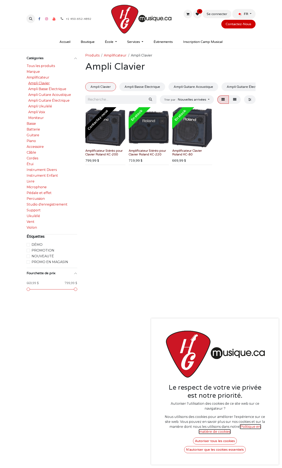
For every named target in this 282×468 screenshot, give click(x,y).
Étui (30, 164)
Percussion (36, 199)
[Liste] (235, 99)
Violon (32, 227)
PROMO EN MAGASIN (50, 262)
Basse (31, 124)
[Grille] (223, 99)
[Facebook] (39, 18)
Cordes (32, 158)
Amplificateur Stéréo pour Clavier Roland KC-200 (104, 152)
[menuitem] (65, 42)
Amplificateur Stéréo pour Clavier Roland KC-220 (147, 152)
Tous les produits (41, 66)
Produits (92, 55)
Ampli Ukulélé (40, 106)
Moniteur (36, 118)
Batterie (33, 129)
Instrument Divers (42, 170)
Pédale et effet (39, 193)
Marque (33, 72)
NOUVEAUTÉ (43, 256)
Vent (30, 222)
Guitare (33, 135)
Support (34, 210)
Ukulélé (33, 216)
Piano (31, 141)
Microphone (37, 187)
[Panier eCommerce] (188, 14)
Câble (31, 152)
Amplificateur (38, 77)
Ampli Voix (36, 112)
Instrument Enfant (42, 176)
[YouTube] (54, 18)
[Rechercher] (150, 99)
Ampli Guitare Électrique (49, 100)
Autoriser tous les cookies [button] (215, 441)
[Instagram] (46, 18)
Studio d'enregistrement (47, 204)
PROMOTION (43, 250)
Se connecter (217, 14)
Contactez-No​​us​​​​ (238, 24)
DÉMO (37, 245)
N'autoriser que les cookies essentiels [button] (215, 450)
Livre (30, 181)
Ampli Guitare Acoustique (49, 95)
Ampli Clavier (39, 83)
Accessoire (35, 147)
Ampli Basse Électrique (47, 89)
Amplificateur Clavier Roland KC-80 (187, 152)
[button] (30, 18)
